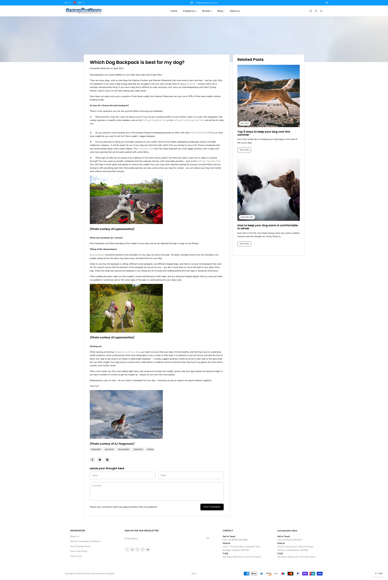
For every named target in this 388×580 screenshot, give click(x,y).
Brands (206, 11)
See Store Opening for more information (242, 556)
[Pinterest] (107, 459)
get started (109, 449)
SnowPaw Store (88, 573)
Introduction (138, 449)
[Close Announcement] (326, 2)
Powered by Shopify (105, 573)
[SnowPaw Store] (84, 11)
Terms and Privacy (78, 551)
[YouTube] (147, 549)
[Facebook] (92, 459)
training (150, 449)
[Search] (310, 11)
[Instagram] (137, 549)
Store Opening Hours (80, 546)
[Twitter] (99, 459)
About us (235, 11)
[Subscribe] (207, 538)
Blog (220, 11)
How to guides (123, 449)
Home (174, 11)
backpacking (95, 449)
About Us (74, 536)
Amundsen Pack (145, 148)
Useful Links (76, 556)
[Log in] (316, 11)
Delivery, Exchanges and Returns (85, 541)
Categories (189, 11)
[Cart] (321, 11)
